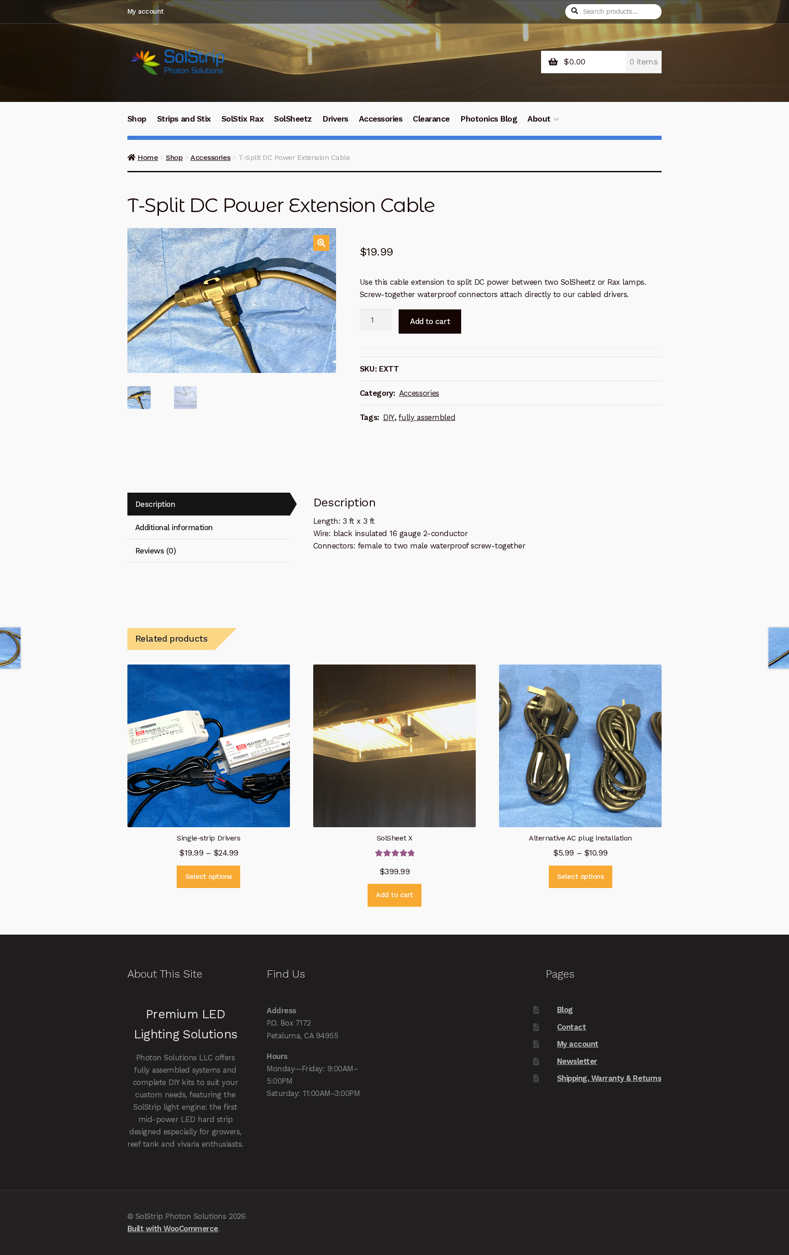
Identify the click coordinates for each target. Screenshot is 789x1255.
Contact (571, 1027)
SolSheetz (293, 118)
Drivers (335, 118)
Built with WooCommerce (172, 1228)
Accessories (381, 118)
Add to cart (430, 321)
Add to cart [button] (394, 895)
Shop (137, 118)
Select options (208, 876)
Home (147, 157)
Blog (565, 1009)
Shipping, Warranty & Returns (609, 1078)
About (539, 118)
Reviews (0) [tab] (155, 550)
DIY (388, 417)
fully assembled (427, 417)
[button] (321, 243)
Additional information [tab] (174, 527)
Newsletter (577, 1061)
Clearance (431, 118)
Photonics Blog (488, 118)
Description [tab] (155, 504)
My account (145, 11)
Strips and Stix (184, 118)
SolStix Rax (242, 118)
